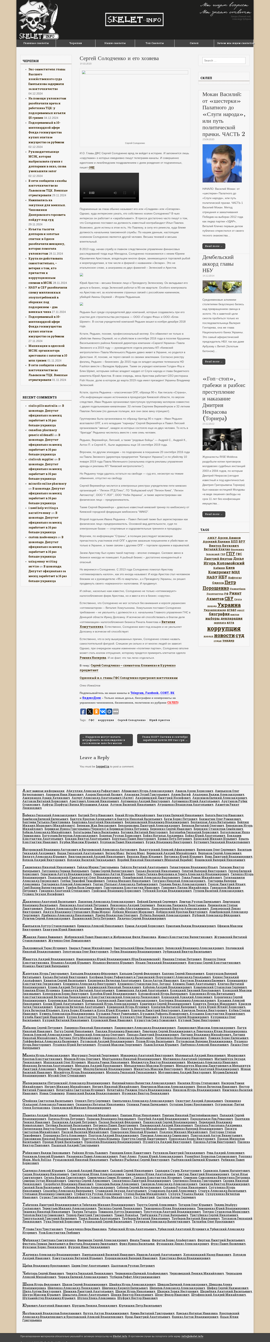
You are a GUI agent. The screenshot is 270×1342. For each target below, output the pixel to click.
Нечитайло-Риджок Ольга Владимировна (139, 1090)
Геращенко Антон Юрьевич (114, 874)
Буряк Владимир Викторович (169, 842)
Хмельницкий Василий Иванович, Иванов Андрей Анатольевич (132, 1254)
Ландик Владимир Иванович (118, 1031)
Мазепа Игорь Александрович (46, 1055)
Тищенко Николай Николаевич (46, 1212)
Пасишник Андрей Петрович (74, 1122)
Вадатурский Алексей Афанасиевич (167, 849)
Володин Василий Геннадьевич (91, 860)
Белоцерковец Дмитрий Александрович (149, 825)
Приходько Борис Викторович (192, 1139)
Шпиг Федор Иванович (172, 1295)
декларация (232, 618)
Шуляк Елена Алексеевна (96, 1298)
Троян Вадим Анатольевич (99, 1218)
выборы (212, 618)
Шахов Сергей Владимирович (84, 1284)
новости (224, 635)
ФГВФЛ (231, 610)
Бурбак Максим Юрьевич (78, 842)
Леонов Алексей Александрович (47, 1034)
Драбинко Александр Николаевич (67, 915)
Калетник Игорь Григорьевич (45, 973)
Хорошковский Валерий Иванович (131, 1258)
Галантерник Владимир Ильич (194, 867)
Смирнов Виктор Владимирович (224, 1184)
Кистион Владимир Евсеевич (202, 980)
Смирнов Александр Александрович (169, 1184)
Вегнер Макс (114, 853)
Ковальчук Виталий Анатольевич (87, 990)
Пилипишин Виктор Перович (45, 1129)
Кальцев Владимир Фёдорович (94, 973)
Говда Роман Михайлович (202, 877)
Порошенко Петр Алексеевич (65, 1135)
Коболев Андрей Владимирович (167, 987)
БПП (234, 541)
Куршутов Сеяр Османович (155, 1020)
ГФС (91, 720)
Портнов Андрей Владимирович (113, 1135)
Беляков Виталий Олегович (203, 825)
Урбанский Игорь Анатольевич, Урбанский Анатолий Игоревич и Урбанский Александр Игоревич (133, 1230)
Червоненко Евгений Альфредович (141, 1273)
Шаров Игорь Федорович (41, 1284)
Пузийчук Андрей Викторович (167, 1142)
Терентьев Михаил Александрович (69, 1208)
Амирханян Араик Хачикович (46, 798)
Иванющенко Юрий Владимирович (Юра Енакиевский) (118, 959)
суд (240, 635)
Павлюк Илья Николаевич (140, 1115)
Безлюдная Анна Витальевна (213, 822)
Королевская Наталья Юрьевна (71, 1000)
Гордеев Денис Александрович (182, 884)
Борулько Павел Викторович (134, 839)
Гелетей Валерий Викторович (204, 871)
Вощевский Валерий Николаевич (220, 860)
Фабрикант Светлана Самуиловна (49, 1240)
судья (218, 640)
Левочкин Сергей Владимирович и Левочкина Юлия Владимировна (194, 1031)
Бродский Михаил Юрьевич (215, 839)
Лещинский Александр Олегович (99, 1034)
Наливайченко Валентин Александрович (144, 1083)
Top (260, 1332)
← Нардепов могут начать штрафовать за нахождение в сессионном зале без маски (103, 740)
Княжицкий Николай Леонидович (114, 987)
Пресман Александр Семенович (164, 1135)
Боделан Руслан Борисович (120, 835)
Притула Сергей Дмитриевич (144, 1139)
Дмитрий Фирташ (218, 559)
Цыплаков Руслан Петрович (133, 1265)
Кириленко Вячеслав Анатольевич (114, 980)
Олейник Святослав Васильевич (47, 1101)
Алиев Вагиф (181, 794)
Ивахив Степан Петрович (182, 959)
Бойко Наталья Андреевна (163, 835)
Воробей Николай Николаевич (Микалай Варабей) (155, 860)
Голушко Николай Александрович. (179, 881)
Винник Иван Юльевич (144, 856)
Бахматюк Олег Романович (220, 819)
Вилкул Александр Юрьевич (44, 856)
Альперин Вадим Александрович (218, 794)
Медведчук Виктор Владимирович (158, 1062)
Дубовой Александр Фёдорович (216, 915)
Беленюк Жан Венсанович (96, 825)
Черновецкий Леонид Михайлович (196, 1273)
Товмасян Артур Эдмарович (120, 1212)
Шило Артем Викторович (41, 1291)
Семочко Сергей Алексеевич (89, 1181)
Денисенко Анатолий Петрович (83, 905)
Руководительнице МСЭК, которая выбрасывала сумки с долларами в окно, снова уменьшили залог (47, 161)
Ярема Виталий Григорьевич (152, 1313)
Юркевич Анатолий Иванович (46, 1305)
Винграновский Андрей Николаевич (96, 856)
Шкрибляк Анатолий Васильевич (226, 1291)
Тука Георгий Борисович (62, 1221)
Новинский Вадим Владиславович (93, 1093)
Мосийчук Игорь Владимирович (79, 1072)
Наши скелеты (115, 43)
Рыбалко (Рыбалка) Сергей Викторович (140, 1160)
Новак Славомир (52, 1093)
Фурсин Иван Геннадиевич (89, 1247)
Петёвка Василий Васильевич (68, 1125)
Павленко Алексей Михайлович (94, 1115)
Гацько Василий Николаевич (158, 871)
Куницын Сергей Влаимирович (184, 1017)
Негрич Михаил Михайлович (67, 1086)
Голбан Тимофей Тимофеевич (82, 881)
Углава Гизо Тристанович (42, 1229)
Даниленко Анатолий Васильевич (49, 901)
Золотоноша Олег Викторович (86, 951)
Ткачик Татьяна (84, 1212)
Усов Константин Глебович (59, 1232)
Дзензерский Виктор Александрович (180, 908)
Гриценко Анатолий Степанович (64, 891)
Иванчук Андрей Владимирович (48, 959)
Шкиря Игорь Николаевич (135, 1291)
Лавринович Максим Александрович (206, 1028)
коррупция (106, 720)
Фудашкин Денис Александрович (182, 1244)
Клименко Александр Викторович (89, 984)
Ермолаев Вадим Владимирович (191, 926)
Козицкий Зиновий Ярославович (195, 990)
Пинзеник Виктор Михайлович (94, 1129)
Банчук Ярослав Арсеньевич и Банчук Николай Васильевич (116, 819)
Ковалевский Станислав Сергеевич (220, 987)
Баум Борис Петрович (180, 819)
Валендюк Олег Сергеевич (216, 849)
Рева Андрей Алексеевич (226, 1153)
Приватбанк (237, 588)
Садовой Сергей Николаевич (131, 1170)
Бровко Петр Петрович (175, 839)
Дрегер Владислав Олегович (116, 915)
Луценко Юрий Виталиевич (74, 1045)
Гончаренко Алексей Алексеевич (66, 884)
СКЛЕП (172, 702)
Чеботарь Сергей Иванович (43, 1273)
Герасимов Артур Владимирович (66, 874)
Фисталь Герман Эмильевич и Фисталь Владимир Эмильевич (70, 1244)
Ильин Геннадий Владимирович (160, 963)
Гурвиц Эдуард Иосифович (43, 894)
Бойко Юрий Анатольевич (205, 835)
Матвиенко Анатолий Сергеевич (188, 1059)
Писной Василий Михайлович (85, 1132)
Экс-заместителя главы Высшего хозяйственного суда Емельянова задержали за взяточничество (46, 79)
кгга (230, 622)
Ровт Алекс (128, 1156)
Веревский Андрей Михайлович (171, 853)
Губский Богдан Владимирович (167, 891)
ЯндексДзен (91, 698)
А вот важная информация (43, 791)
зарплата (220, 622)
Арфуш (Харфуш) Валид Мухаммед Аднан (75, 804)
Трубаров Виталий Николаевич (146, 1218)
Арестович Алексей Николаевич (94, 801)
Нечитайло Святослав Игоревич (80, 1090)
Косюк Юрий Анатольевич (63, 1004)
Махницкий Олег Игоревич (64, 1062)
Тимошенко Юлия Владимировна (169, 1208)
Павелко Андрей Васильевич (45, 1115)
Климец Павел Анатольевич (194, 984)
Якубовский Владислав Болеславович (51, 1313)
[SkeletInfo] (135, 20)
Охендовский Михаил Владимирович (81, 1108)
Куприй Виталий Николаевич (65, 1020)
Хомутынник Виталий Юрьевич (77, 1258)
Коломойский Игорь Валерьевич (163, 994)
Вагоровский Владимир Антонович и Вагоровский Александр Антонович (79, 849)
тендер (228, 640)
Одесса (218, 583)
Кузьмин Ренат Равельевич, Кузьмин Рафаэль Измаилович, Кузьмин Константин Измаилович (170, 1013)
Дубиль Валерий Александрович (165, 915)
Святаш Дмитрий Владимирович (203, 1174)
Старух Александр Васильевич (222, 1191)
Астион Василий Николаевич (133, 804)
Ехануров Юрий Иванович (63, 929)
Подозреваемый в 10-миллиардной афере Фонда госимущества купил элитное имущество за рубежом (46, 132)
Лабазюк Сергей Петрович (42, 1028)
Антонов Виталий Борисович (45, 801)
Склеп (194, 43)
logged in (102, 766)
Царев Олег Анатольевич (90, 1265)
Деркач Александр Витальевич (68, 908)
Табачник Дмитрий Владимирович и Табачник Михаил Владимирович (78, 1205)
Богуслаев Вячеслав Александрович (70, 835)
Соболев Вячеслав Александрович (89, 1187)
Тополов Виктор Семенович (43, 1215)
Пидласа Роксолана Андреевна (218, 1125)
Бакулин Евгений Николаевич (180, 815)
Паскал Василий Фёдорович (119, 1122)
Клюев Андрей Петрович (67, 987)
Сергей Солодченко (132, 720)
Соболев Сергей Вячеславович (139, 1187)
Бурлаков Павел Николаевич (122, 842)
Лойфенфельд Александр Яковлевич (50, 1041)
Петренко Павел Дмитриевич (115, 1125)
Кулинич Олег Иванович (139, 1017)
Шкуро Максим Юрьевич (41, 1295)
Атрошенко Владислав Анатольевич (185, 804)
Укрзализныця (215, 610)
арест (241, 610)
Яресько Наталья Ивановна (197, 1313)
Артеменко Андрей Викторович (145, 801)
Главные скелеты (36, 43)
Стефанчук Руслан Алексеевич (98, 1194)
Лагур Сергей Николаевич (73, 1031)
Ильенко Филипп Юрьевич (113, 963)
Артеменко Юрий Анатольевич (196, 801)
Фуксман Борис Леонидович (44, 1247)
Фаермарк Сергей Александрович (102, 1240)
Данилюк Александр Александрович (106, 901)
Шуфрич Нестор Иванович (137, 1298)
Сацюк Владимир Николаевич (45, 1174)
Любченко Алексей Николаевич (204, 1045)
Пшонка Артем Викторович (214, 1142)
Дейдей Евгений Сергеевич (157, 901)
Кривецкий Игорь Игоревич (128, 1007)
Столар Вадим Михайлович (145, 1194)
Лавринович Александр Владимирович (145, 1028)
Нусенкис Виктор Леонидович (145, 1093)
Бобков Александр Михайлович (47, 832)
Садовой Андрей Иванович (88, 1170)
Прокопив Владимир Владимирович (112, 1142)
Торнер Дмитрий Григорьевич (89, 1215)
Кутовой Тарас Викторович (199, 1020)
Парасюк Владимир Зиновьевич (111, 1119)
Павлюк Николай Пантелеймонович (190, 1115)
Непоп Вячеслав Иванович (217, 1086)
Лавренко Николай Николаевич (88, 1028)
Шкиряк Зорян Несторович (177, 1291)
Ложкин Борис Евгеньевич (228, 1038)
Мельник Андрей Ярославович (98, 1065)
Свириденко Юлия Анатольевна (150, 1174)
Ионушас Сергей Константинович (214, 963)
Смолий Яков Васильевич (42, 1187)
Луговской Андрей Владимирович (107, 1041)
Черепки (75, 43)
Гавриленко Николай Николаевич (48, 867)
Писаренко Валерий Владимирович (195, 1129)
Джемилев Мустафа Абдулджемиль (122, 908)
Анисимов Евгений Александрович (219, 798)
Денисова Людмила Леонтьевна (181, 905)
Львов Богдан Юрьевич (161, 1045)
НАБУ (212, 577)
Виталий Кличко (217, 549)
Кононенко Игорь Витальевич (212, 994)
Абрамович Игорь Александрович (147, 791)
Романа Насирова (93, 658)
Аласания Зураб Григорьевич (146, 794)
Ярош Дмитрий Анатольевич (147, 1317)
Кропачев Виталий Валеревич (174, 1007)
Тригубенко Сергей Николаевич (214, 1215)
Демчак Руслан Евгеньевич (200, 901)
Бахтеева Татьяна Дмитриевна (46, 822)
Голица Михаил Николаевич (128, 881)
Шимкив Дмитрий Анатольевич (88, 1291)
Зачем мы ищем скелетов (235, 43)
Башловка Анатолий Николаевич (97, 822)
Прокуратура (215, 593)
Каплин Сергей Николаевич (183, 973)
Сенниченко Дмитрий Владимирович (141, 1181)
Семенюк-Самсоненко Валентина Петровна (216, 1177)
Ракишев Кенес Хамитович (130, 1153)
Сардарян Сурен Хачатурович (178, 1170)
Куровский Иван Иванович (112, 1020)
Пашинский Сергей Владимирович (170, 1122)
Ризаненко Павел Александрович (92, 1156)
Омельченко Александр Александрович (143, 1101)
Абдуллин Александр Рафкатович (93, 791)
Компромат (219, 572)
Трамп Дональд (126, 1215)
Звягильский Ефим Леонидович (139, 948)
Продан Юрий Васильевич (62, 1142)
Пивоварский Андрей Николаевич (166, 1125)
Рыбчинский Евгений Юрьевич (195, 1160)
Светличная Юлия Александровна (97, 1174)
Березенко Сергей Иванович (171, 829)
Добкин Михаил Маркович (133, 912)
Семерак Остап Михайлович (44, 1181)
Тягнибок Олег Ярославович (213, 1221)
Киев (230, 567)
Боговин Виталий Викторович (144, 832)
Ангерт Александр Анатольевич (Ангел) (103, 798)
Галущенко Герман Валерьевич (65, 871)
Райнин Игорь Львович (90, 1153)
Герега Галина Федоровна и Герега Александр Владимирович (182, 874)
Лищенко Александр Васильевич (127, 1038)
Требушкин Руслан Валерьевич (164, 1215)
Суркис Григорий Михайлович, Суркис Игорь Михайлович (85, 1197)
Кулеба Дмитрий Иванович (43, 1017)
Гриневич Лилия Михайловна (185, 887)
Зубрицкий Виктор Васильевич (187, 951)
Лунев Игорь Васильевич (155, 1041)
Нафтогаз (235, 577)
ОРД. (92, 167)
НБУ (222, 576)
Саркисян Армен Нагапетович (226, 1170)
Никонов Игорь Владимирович (197, 1090)
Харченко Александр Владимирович (51, 1254)
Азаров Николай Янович (104, 794)
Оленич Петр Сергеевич (92, 1101)
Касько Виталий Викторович (65, 977)
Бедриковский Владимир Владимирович (157, 822)
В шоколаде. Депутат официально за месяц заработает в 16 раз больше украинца (46, 415)
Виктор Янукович (224, 545)
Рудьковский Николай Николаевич (80, 1160)
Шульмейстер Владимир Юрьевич (49, 1298)
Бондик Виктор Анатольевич (87, 839)
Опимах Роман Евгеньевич (147, 1104)
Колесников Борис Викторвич (65, 994)
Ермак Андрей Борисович (144, 926)
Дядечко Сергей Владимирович (141, 918)
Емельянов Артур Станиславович (49, 926)
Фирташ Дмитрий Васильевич (221, 1240)
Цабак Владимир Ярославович (46, 1265)
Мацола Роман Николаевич (108, 1062)
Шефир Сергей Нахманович (227, 1288)
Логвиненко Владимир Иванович (181, 1038)
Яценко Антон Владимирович (195, 1317)
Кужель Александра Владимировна (66, 1013)
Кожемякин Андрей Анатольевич (142, 990)
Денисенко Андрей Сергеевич (132, 905)
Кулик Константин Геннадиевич (92, 1017)
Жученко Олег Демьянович (69, 940)
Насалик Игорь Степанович (198, 1083)
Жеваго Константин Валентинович (185, 937)
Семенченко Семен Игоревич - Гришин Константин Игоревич (134, 1177)
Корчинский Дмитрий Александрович (127, 1000)
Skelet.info (120, 1336)
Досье (238, 558)
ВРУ (242, 541)
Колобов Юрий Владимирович (113, 994)
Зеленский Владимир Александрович (194, 948)
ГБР (222, 554)
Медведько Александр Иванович (212, 1062)
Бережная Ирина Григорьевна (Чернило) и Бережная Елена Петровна (96, 829)
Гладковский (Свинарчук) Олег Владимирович (84, 877)
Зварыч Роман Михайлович (90, 948)
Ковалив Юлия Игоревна (41, 990)
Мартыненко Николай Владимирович (131, 1059)
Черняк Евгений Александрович (83, 1277)
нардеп (208, 636)
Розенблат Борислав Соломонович (211, 1156)
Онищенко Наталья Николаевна (100, 1104)
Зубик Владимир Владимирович (135, 951)
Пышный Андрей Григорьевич (75, 1145)
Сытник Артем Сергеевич (176, 1197)
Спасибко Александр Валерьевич (68, 1191)
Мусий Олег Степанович (67, 1075)
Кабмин (219, 568)
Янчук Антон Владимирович (106, 1313)
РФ (226, 593)
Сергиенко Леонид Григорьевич (197, 1181)
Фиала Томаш (140, 1240)
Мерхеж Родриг (70, 1069)
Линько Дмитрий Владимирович (153, 1034)
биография (219, 614)
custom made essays (42, 537)
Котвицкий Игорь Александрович (111, 1004)
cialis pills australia (42, 406)
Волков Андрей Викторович (43, 860)
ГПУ (230, 553)
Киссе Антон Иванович (161, 980)
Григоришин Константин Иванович (132, 887)
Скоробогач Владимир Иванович (68, 1184)
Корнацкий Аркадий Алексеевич (186, 997)
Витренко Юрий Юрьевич (183, 856)
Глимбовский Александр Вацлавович (151, 877)
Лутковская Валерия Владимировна (204, 1041)
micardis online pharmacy (47, 483)
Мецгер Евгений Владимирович (107, 1069)
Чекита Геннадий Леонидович (89, 1273)
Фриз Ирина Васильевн (137, 1244)
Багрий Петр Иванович (95, 815)
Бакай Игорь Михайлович (135, 815)
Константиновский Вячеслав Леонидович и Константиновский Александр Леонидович (91, 997)
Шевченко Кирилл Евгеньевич (125, 1288)
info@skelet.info (192, 1336)
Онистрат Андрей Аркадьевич (199, 1101)
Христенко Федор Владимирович (185, 1258)
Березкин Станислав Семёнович (218, 829)
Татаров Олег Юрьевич (195, 1205)
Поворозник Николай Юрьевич (134, 1132)
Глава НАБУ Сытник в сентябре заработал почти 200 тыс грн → (165, 738)
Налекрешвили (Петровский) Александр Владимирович (66, 1083)
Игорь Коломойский (224, 563)
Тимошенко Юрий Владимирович (223, 1208)
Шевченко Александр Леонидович (73, 1288)
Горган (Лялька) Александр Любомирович (125, 884)
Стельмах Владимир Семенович (47, 1194)
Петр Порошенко (219, 585)
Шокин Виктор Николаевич (132, 1295)
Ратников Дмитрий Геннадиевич (179, 1153)
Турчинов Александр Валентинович (161, 1221)
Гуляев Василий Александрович (218, 891)
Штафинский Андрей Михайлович (218, 1295)
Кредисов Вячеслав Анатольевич (79, 1007)
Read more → (214, 246)
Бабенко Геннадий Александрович (49, 815)
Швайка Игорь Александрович (132, 1284)
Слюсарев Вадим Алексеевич (117, 1184)
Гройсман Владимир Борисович (116, 891)
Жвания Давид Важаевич (42, 937)
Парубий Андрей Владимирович (163, 1119)
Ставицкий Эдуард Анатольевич (121, 1191)
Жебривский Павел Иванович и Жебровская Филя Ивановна (110, 937)
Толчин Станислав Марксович (225, 1212)
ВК (172, 693)
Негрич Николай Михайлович (115, 1086)
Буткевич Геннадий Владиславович (222, 842)
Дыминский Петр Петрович (94, 918)
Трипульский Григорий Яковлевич (49, 1218)
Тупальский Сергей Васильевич (107, 1221)
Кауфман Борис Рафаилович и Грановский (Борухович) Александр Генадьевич (150, 977)
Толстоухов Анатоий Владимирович (172, 1212)
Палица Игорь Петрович (66, 1119)
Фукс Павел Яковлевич (228, 1244)
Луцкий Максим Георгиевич (119, 1045)
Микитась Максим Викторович (158, 1069)
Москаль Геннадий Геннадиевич (131, 1072)
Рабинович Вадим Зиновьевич (46, 1153)
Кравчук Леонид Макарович (215, 1004)
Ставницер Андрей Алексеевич (172, 1191)
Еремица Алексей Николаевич (100, 926)
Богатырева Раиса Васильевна (96, 832)
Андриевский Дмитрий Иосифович (163, 798)
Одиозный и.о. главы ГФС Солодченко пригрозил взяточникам (129, 678)
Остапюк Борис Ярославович (191, 1104)
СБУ (229, 598)
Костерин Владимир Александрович (187, 1000)
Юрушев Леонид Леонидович (94, 1305)
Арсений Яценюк (216, 541)
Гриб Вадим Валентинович (43, 887)
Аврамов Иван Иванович (65, 794)
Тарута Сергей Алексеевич (157, 1205)
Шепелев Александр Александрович (177, 1288)
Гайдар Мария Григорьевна (98, 867)
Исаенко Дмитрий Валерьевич (45, 966)
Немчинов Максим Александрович (168, 1086)
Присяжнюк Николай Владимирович (51, 1139)
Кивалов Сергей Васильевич (64, 980)
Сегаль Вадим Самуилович (65, 1177)
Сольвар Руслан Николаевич (185, 1187)
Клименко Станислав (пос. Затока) (144, 984)
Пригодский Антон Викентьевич (216, 1135)
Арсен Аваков (229, 538)
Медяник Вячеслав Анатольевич (47, 1065)
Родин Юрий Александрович (160, 1156)
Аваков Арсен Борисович (194, 791)
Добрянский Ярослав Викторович (182, 912)
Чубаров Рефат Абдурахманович (135, 1277)
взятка (234, 614)
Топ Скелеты (154, 43)
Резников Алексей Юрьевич (43, 1156)
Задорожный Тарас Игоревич (44, 948)
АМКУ (212, 538)
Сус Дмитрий (144, 1197)
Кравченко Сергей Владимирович (165, 1004)
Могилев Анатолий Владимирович (211, 1069)
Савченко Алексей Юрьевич (43, 1170)
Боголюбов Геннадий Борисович (194, 832)
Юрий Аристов (159, 720)
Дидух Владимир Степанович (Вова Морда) (77, 912)
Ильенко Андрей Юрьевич (71, 963)
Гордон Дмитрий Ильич (226, 884)
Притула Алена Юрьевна (101, 1139)
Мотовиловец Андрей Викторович (184, 1072)
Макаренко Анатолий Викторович (147, 1055)
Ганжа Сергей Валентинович (112, 871)
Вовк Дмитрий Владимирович (228, 856)
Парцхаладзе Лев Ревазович (211, 1119)
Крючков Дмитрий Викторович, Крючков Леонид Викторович (179, 1010)
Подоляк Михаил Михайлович (183, 1132)
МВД (235, 572)
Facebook (152, 693)
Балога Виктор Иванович (224, 815)
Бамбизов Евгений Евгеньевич (45, 819)
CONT (164, 693)
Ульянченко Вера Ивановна (85, 1229)
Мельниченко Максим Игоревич (149, 1065)
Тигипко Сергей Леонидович (120, 1208)
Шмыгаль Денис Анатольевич (85, 1295)
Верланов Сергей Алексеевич (220, 853)
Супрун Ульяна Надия (186, 1194)
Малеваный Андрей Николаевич (200, 1055)
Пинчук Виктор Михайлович (144, 1129)
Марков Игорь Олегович (82, 1059)
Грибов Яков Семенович (84, 887)
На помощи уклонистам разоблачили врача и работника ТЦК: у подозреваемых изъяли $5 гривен (47, 108)
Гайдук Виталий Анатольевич (144, 867)
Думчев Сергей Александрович (46, 918)
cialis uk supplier (41, 459)
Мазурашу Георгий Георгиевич (95, 1055)
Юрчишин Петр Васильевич (140, 1305)
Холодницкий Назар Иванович (207, 1254)
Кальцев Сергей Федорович (139, 973)
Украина (229, 604)
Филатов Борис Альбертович (174, 1240)
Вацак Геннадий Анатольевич (80, 853)
